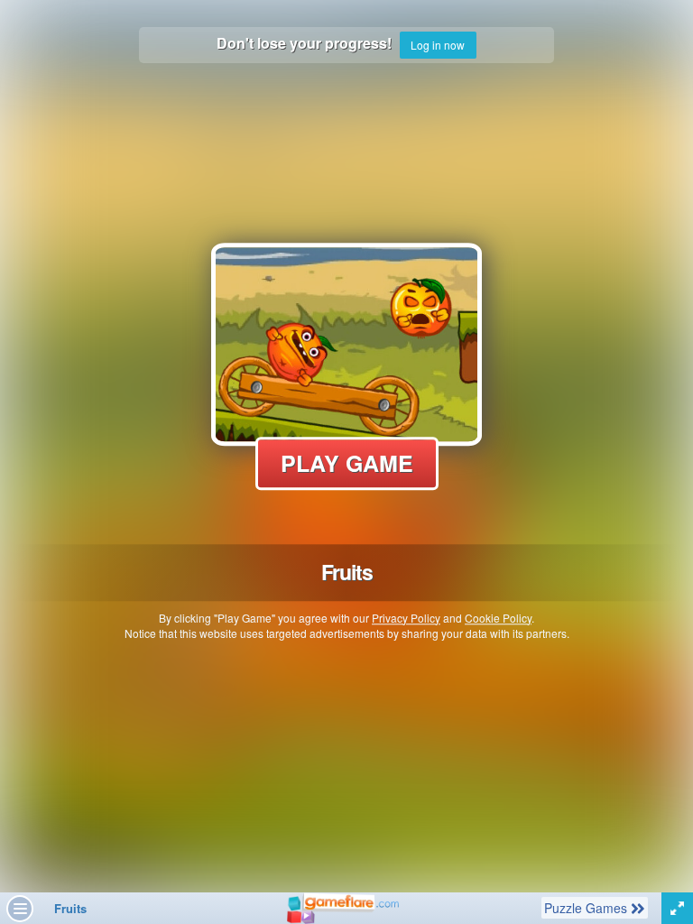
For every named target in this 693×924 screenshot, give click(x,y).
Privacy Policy (406, 617)
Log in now (438, 44)
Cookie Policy (498, 617)
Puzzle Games (587, 907)
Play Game (347, 463)
